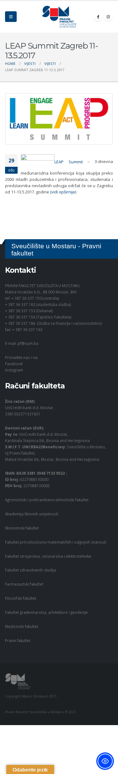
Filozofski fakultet (20, 598)
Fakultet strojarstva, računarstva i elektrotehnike (48, 556)
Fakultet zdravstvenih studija (30, 569)
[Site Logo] (59, 17)
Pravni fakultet (17, 640)
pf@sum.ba (28, 343)
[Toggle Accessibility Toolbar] (105, 761)
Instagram (14, 369)
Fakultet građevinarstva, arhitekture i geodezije (46, 612)
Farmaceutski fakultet (24, 584)
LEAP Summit (68, 162)
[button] (11, 16)
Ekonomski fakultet (22, 527)
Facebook (14, 363)
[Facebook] (97, 16)
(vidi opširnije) (63, 192)
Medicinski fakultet (21, 626)
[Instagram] (108, 16)
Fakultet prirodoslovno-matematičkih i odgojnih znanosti (55, 542)
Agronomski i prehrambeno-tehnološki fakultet (46, 499)
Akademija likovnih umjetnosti (31, 513)
